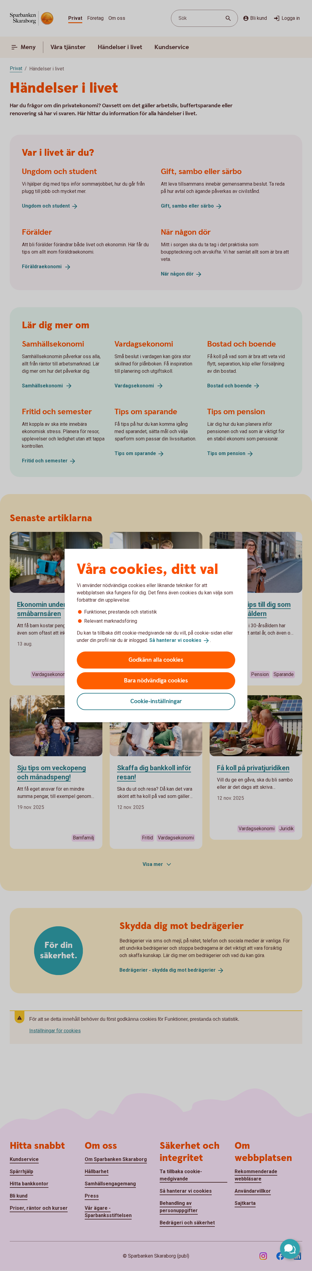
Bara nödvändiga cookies (156, 680)
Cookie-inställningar (156, 701)
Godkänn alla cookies (156, 660)
